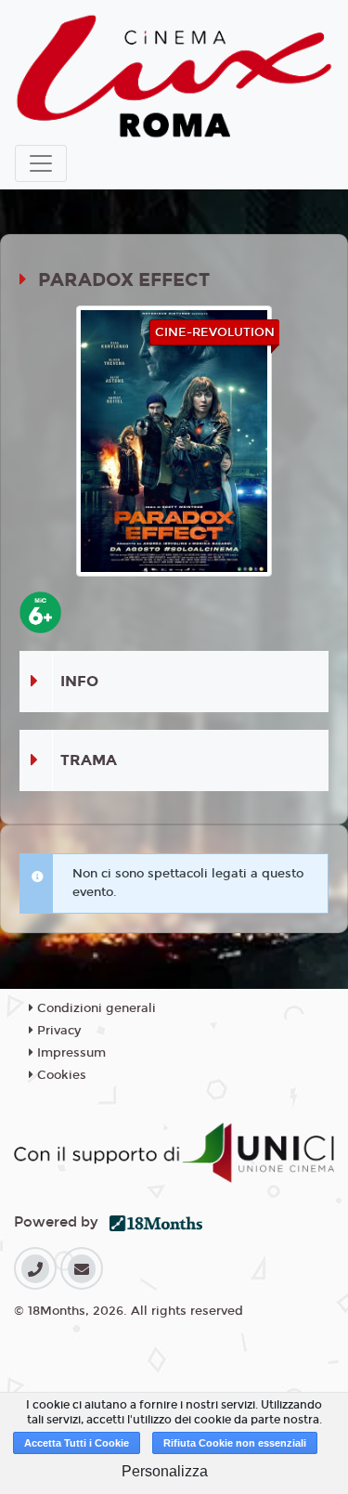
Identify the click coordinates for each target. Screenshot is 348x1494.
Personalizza (165, 1471)
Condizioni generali (94, 1008)
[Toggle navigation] (41, 163)
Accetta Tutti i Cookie (76, 1443)
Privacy (57, 1030)
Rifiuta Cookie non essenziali (234, 1443)
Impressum (69, 1053)
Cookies (59, 1075)
